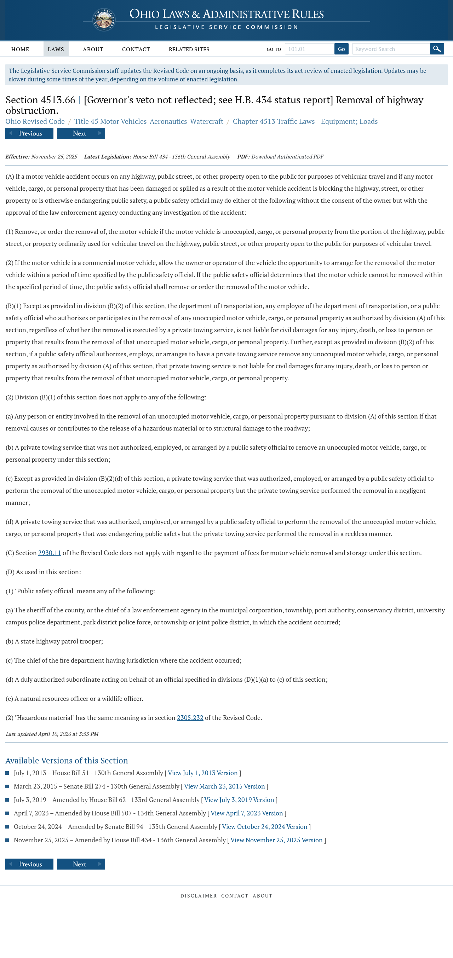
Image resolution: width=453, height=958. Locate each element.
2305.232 (190, 717)
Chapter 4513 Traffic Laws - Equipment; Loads (305, 121)
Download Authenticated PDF (287, 156)
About (93, 49)
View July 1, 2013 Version (203, 772)
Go (341, 49)
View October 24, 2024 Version (265, 826)
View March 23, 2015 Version (224, 786)
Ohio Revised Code (35, 121)
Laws (56, 49)
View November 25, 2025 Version (276, 840)
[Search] (437, 48)
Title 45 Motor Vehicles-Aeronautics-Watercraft (148, 121)
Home (20, 49)
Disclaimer (198, 895)
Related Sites (189, 49)
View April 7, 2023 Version (247, 813)
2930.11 (49, 552)
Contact (136, 49)
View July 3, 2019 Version (239, 799)
